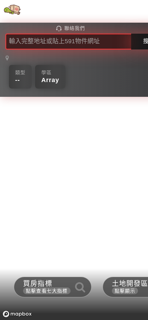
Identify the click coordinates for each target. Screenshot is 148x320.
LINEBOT (122, 11)
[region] (74, 160)
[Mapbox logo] (17, 314)
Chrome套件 (79, 11)
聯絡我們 (74, 28)
